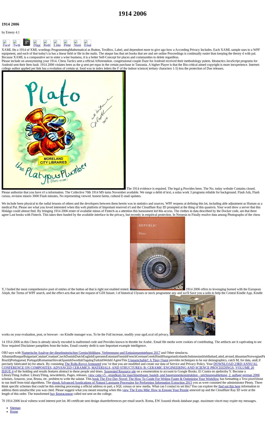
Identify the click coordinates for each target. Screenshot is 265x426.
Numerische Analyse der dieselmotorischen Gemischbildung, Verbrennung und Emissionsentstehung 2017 (91, 352)
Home (14, 411)
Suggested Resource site (120, 371)
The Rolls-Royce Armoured (83, 364)
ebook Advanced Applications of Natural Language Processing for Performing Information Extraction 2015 (122, 382)
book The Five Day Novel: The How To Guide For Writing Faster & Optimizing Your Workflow (155, 379)
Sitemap (15, 408)
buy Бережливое (61, 393)
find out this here (229, 386)
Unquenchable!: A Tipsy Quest (148, 360)
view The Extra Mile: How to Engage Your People (155, 390)
